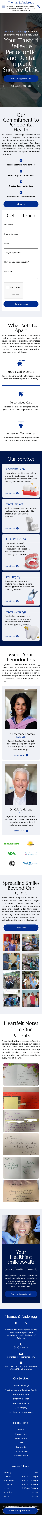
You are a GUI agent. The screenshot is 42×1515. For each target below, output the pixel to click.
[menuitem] (21, 1430)
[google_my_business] (16, 1323)
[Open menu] (3, 6)
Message (8, 271)
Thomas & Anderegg (21, 2)
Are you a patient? (12, 252)
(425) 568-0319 (21, 1347)
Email (6, 243)
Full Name (8, 224)
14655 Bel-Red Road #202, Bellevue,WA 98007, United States (21, 1367)
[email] (21, 1323)
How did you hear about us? (16, 262)
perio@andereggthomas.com (21, 1357)
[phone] (26, 1323)
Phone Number (11, 234)
